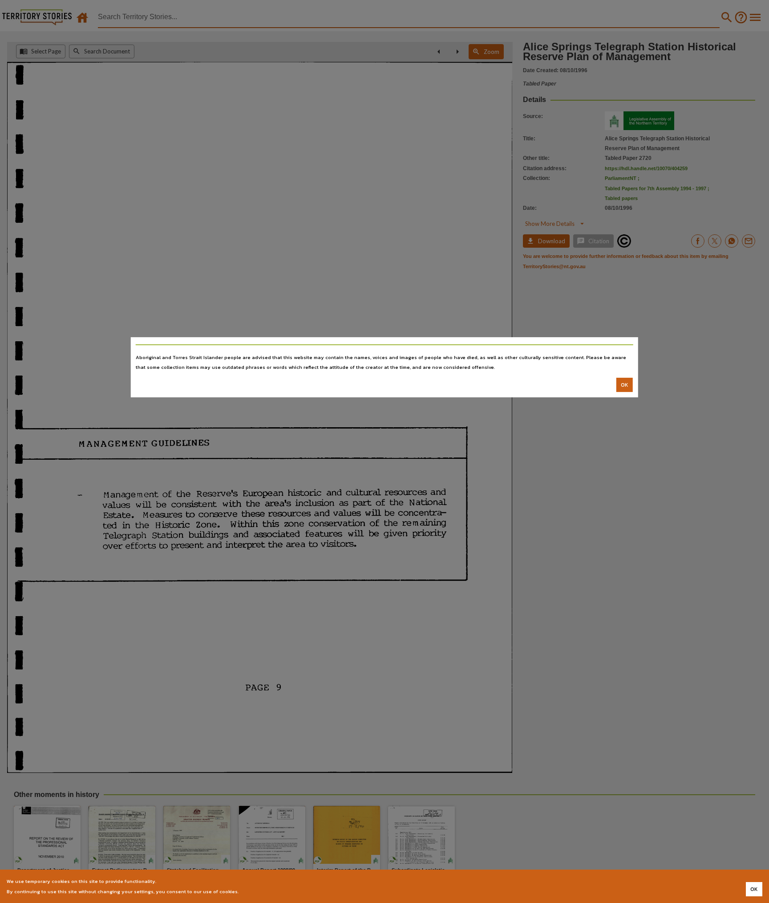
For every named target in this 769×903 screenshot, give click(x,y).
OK (624, 385)
